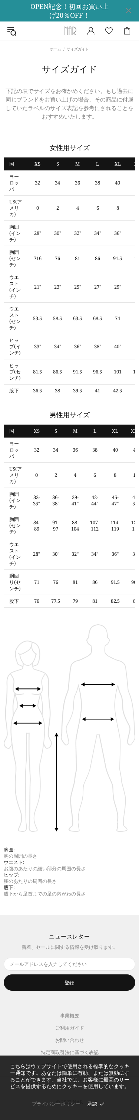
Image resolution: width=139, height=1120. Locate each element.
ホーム (55, 48)
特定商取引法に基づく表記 (70, 1052)
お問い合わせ (69, 1040)
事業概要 (69, 1016)
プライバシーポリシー (56, 1103)
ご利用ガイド (69, 1028)
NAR (69, 31)
